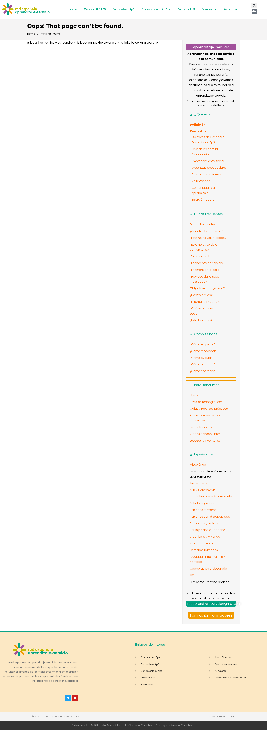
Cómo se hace (205, 334)
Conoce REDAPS (95, 9)
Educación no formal (206, 174)
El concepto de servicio (206, 263)
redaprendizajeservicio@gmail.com (214, 603)
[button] (254, 5)
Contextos (198, 131)
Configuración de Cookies (174, 725)
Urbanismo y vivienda (205, 537)
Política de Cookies (138, 725)
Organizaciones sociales (209, 168)
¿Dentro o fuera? (202, 295)
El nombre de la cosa (205, 270)
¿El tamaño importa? (204, 302)
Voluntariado (201, 181)
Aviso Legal (79, 725)
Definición (198, 125)
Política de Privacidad (106, 725)
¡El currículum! (199, 256)
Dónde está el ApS (154, 9)
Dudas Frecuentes (208, 214)
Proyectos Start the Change (209, 582)
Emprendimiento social (208, 161)
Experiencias (203, 454)
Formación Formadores (211, 615)
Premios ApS (186, 9)
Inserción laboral (203, 199)
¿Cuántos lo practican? (206, 231)
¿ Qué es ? (202, 114)
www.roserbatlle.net (213, 105)
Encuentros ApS (124, 9)
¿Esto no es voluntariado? (208, 238)
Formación (209, 9)
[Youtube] (75, 698)
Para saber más (206, 385)
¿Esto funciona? (201, 320)
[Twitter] (68, 698)
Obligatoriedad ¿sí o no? (207, 288)
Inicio (73, 9)
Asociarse (231, 9)
